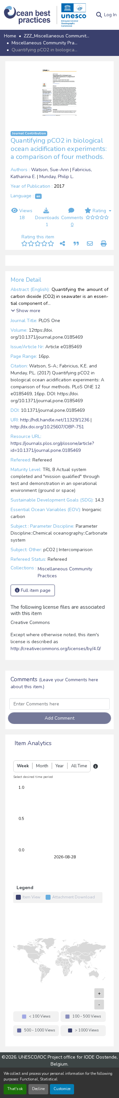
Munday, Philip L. (56, 176)
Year (60, 789)
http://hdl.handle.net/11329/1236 (54, 443)
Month (42, 789)
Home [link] (10, 36)
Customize (62, 1088)
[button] (30, 15)
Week (23, 789)
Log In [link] (110, 15)
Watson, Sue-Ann (50, 170)
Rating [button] (99, 211)
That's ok (15, 1088)
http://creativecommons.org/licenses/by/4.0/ (56, 672)
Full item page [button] (35, 613)
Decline (38, 1088)
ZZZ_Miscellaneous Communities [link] (57, 36)
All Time (79, 789)
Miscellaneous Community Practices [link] (45, 43)
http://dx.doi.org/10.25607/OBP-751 (47, 450)
